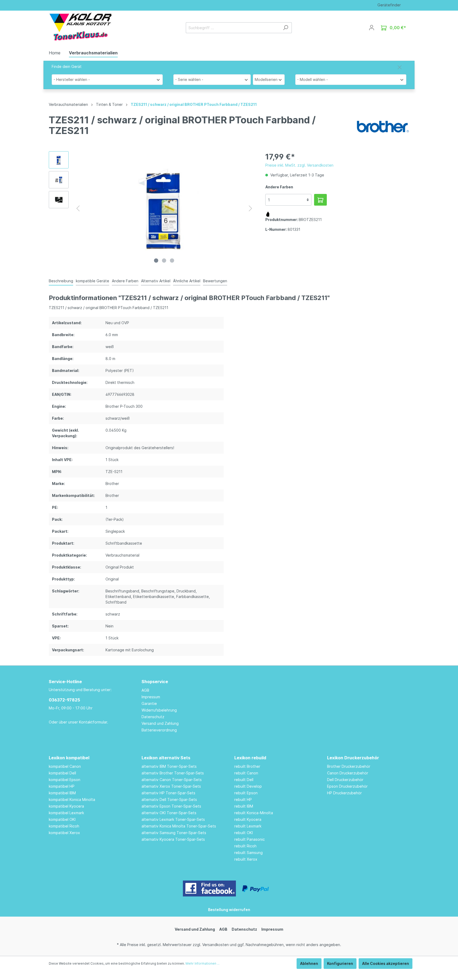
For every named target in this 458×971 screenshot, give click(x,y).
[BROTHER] (382, 126)
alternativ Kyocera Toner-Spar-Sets (173, 839)
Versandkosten (215, 944)
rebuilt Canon (246, 773)
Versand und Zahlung (160, 723)
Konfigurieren (340, 963)
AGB (145, 690)
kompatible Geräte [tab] (92, 281)
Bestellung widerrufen (229, 909)
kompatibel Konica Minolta (72, 799)
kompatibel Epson (64, 779)
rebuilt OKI (243, 832)
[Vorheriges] (78, 208)
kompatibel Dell (62, 773)
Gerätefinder (389, 5)
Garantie (149, 703)
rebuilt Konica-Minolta (253, 812)
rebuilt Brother (247, 766)
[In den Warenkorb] (320, 200)
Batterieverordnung (159, 730)
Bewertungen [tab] (215, 281)
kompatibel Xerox (64, 832)
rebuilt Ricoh (245, 846)
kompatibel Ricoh (64, 826)
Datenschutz (153, 716)
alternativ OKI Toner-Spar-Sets (169, 812)
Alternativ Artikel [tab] (155, 281)
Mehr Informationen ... (202, 963)
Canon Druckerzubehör (347, 773)
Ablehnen (309, 963)
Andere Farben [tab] (125, 281)
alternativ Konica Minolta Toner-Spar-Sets (179, 826)
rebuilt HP (243, 799)
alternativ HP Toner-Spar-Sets (168, 793)
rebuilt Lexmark (247, 826)
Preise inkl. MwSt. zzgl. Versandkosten (299, 165)
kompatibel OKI (62, 819)
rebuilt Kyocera (247, 819)
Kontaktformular (93, 722)
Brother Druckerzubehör (348, 766)
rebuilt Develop (248, 786)
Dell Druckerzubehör (345, 779)
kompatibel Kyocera (66, 806)
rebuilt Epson (246, 793)
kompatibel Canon (65, 766)
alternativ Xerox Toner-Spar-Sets (171, 786)
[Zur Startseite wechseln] (80, 26)
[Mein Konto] (371, 28)
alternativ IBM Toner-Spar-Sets (169, 766)
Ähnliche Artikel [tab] (186, 281)
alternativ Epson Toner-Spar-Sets (171, 806)
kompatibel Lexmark (66, 812)
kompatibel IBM (62, 793)
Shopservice (155, 681)
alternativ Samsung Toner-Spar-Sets (174, 832)
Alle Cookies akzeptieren (385, 963)
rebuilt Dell (243, 779)
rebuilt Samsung (248, 852)
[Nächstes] (250, 208)
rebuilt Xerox (245, 859)
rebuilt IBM (243, 806)
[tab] (61, 280)
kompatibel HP (61, 786)
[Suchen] (285, 27)
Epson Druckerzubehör (347, 786)
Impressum (151, 697)
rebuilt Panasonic (249, 839)
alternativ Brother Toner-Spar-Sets (173, 773)
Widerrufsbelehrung (159, 710)
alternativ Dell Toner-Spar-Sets (169, 799)
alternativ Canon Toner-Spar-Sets (172, 779)
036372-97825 (64, 700)
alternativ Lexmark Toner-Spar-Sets (173, 819)
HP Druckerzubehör (344, 793)
